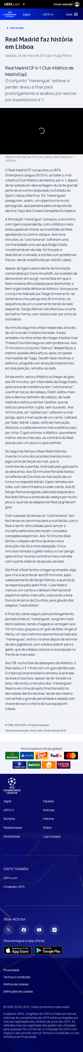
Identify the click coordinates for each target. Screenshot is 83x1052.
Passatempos (12, 827)
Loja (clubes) (52, 836)
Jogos (7, 801)
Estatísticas (11, 836)
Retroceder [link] (17, 28)
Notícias (48, 810)
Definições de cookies (18, 991)
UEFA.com (10, 878)
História (48, 819)
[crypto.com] (19, 765)
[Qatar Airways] (63, 765)
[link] (26, 14)
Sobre (47, 827)
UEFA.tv (8, 810)
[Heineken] (12, 755)
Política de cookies (16, 984)
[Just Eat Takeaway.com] (49, 765)
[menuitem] (29, 14)
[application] (41, 131)
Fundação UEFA (14, 887)
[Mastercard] (71, 755)
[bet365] (34, 765)
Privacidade (11, 970)
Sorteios (9, 819)
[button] (71, 14)
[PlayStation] (27, 755)
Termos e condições (16, 977)
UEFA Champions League (9, 14)
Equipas (48, 801)
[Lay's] (42, 755)
